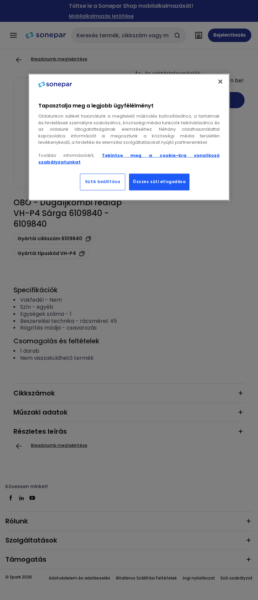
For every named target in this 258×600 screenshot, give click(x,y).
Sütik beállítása (102, 181)
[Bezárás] (220, 81)
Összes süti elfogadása (159, 181)
